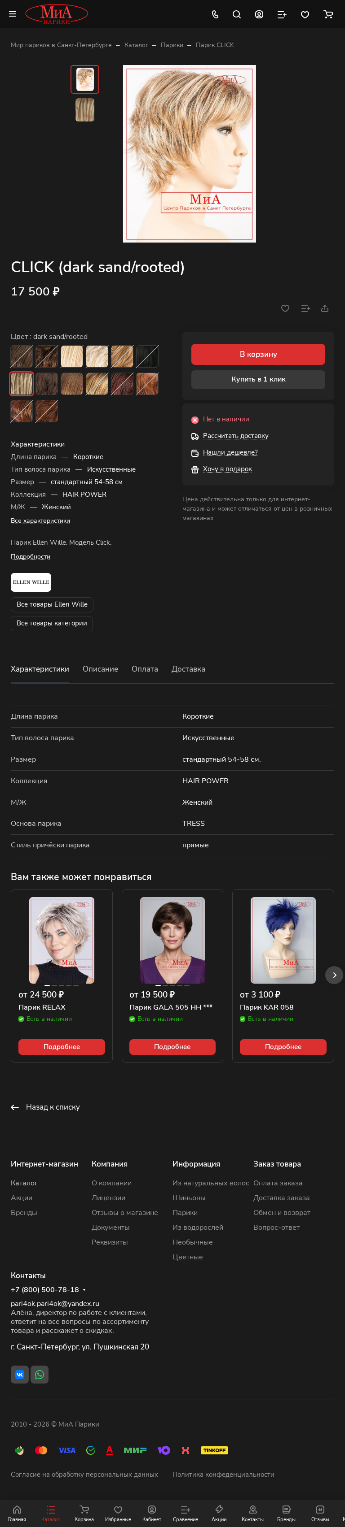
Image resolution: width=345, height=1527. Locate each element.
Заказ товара (277, 1164)
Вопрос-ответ (276, 1227)
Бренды (24, 1213)
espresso (21, 356)
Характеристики (40, 669)
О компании (112, 1183)
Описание (100, 669)
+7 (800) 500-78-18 (45, 1290)
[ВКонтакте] (20, 1375)
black (147, 356)
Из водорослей (197, 1227)
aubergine (122, 384)
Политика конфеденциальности (223, 1474)
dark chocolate (47, 356)
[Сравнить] (305, 308)
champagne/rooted (97, 356)
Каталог (24, 1183)
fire (21, 411)
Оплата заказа (278, 1183)
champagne (72, 356)
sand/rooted (122, 356)
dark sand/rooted (21, 384)
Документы (111, 1227)
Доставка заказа (281, 1198)
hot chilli (47, 411)
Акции (21, 1198)
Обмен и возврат (281, 1213)
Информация (196, 1164)
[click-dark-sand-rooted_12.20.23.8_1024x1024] (189, 154)
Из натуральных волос (210, 1183)
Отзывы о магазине (125, 1213)
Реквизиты (110, 1242)
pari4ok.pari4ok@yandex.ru (55, 1304)
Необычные (192, 1242)
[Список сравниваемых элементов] (282, 13)
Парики (185, 1213)
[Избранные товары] (305, 13)
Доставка (188, 669)
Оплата (145, 669)
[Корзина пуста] (328, 13)
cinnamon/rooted (147, 384)
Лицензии (108, 1198)
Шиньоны (189, 1198)
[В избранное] (285, 308)
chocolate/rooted (47, 384)
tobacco (97, 384)
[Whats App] (40, 1375)
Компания (110, 1164)
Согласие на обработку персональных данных (84, 1474)
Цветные (187, 1257)
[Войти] (259, 13)
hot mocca (72, 384)
